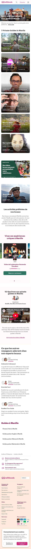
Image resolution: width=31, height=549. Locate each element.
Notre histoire (5, 487)
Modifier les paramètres (9, 543)
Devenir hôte (4, 513)
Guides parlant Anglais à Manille (12, 434)
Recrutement (4, 490)
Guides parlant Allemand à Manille (13, 439)
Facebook (4, 519)
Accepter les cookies (22, 543)
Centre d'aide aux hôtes (7, 504)
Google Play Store (21, 507)
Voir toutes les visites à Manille (15, 337)
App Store (19, 505)
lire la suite (11, 24)
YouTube (3, 523)
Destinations (4, 494)
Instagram (4, 521)
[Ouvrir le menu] (28, 2)
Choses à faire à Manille (10, 428)
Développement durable (7, 492)
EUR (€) (24, 478)
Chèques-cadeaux (6, 496)
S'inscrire (22, 2)
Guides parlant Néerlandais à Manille (14, 444)
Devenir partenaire (6, 499)
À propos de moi (22, 49)
